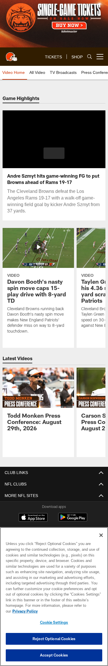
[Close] (101, 535)
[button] (54, 153)
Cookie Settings (54, 622)
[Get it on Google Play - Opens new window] (73, 520)
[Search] (89, 57)
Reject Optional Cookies (54, 638)
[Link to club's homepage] (11, 54)
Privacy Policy (25, 611)
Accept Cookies (54, 655)
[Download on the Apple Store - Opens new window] (33, 518)
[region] (54, 596)
